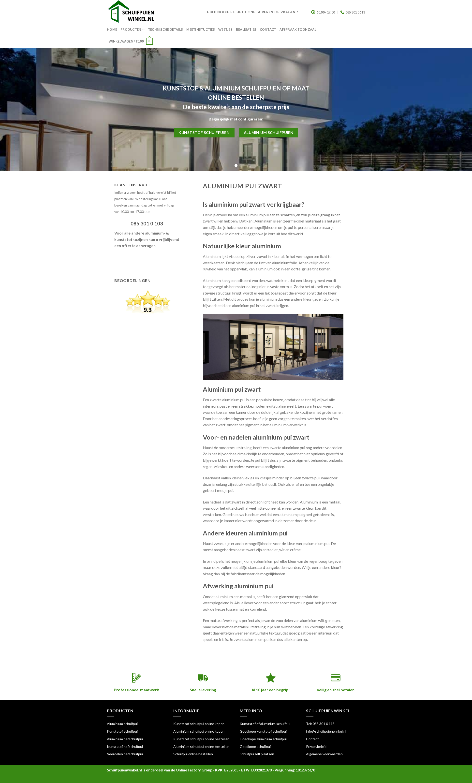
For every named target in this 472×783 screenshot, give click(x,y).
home (112, 29)
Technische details (165, 29)
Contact (268, 29)
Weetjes (225, 29)
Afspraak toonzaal (298, 29)
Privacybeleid (316, 746)
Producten (130, 29)
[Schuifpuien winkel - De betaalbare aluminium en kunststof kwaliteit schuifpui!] (153, 12)
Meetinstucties (200, 29)
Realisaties (246, 29)
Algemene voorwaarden (324, 754)
